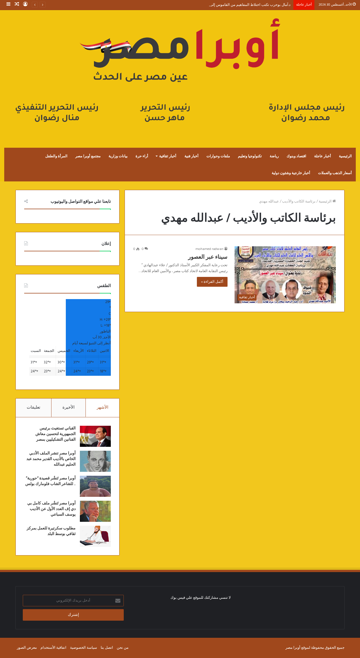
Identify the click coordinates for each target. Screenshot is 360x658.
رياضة (274, 156)
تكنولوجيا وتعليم (250, 156)
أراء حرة (142, 156)
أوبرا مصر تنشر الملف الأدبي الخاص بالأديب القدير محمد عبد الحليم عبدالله (51, 458)
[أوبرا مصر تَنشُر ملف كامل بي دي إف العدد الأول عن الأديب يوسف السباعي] (95, 511)
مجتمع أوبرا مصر (88, 156)
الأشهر (102, 407)
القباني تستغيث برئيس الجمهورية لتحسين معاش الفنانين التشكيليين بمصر (55, 433)
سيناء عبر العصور (208, 257)
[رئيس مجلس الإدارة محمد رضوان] (180, 73)
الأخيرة (68, 407)
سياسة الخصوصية (83, 648)
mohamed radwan (209, 249)
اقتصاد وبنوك (296, 156)
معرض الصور (27, 648)
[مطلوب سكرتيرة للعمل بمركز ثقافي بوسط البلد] (95, 536)
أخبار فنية (191, 156)
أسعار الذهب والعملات (335, 173)
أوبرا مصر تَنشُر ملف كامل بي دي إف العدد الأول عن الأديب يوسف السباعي (51, 508)
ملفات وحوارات (218, 156)
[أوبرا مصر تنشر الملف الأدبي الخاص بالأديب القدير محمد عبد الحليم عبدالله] (95, 461)
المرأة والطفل (56, 156)
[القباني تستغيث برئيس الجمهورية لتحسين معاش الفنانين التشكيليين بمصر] (95, 436)
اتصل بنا (107, 648)
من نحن (123, 648)
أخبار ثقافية (167, 156)
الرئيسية (345, 156)
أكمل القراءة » (212, 282)
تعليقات (33, 407)
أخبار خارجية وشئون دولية (291, 173)
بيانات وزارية (118, 156)
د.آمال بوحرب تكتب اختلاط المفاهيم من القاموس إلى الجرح (245, 5)
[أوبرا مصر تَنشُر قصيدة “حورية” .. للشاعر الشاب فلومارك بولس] (95, 486)
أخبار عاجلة (322, 156)
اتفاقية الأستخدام (53, 648)
